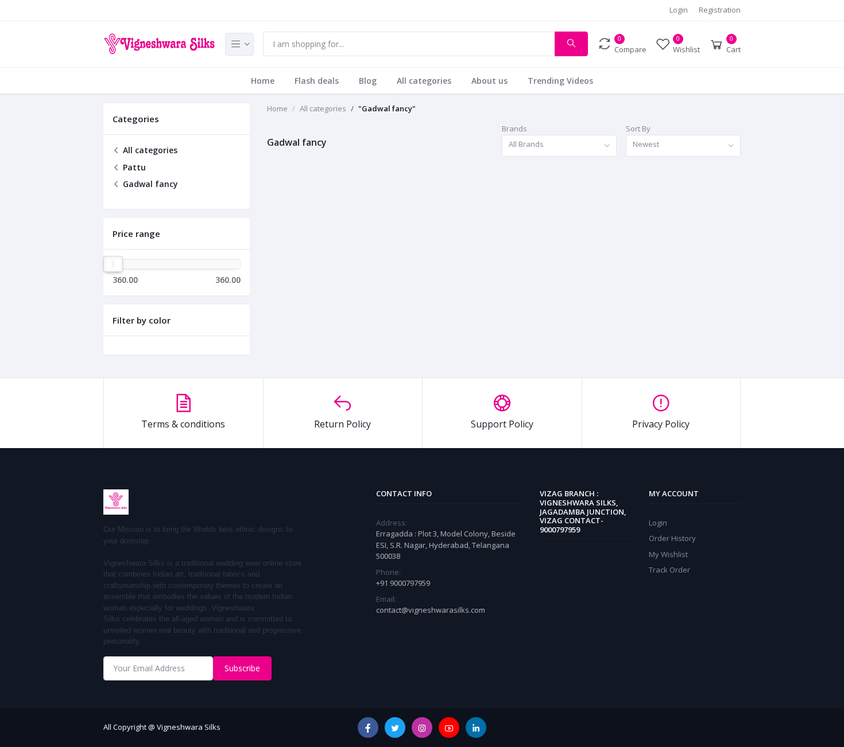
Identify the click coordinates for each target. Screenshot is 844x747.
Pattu (133, 167)
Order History (672, 538)
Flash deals (317, 80)
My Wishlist (668, 554)
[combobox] (559, 146)
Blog (368, 80)
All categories (424, 80)
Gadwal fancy (149, 183)
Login (678, 10)
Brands (514, 128)
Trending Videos (560, 80)
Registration (720, 10)
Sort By (638, 128)
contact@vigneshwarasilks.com (430, 610)
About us (489, 80)
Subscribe (242, 668)
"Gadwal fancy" (387, 108)
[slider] (113, 264)
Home (262, 80)
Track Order (669, 570)
